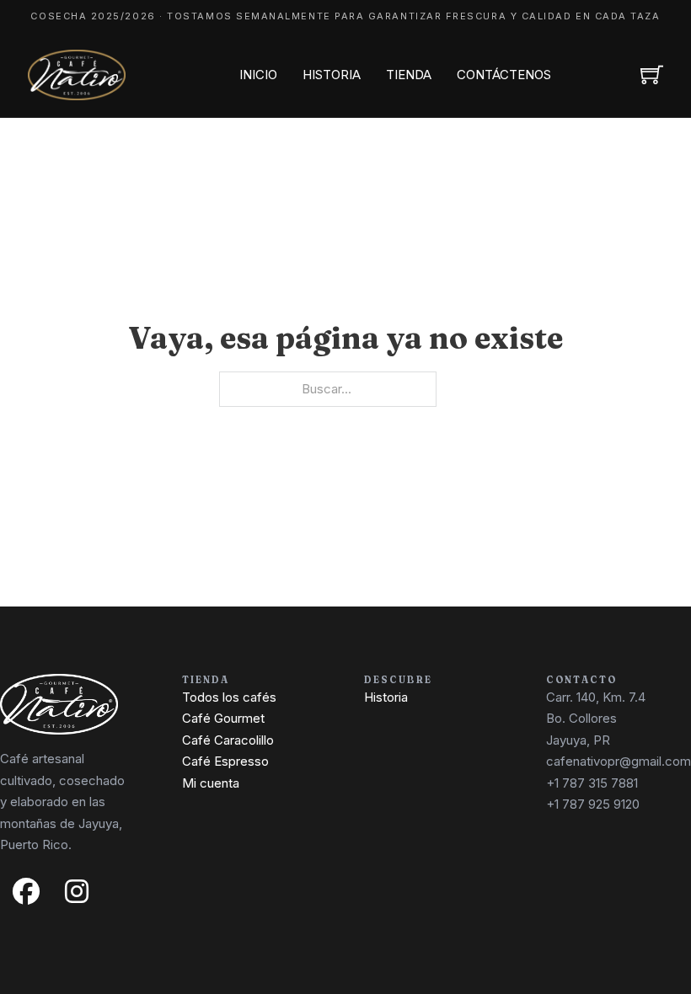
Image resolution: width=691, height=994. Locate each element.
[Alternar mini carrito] (651, 74)
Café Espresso (225, 761)
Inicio (258, 75)
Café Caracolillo (228, 740)
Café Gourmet (223, 718)
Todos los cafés (229, 697)
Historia (332, 75)
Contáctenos (504, 75)
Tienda (408, 75)
